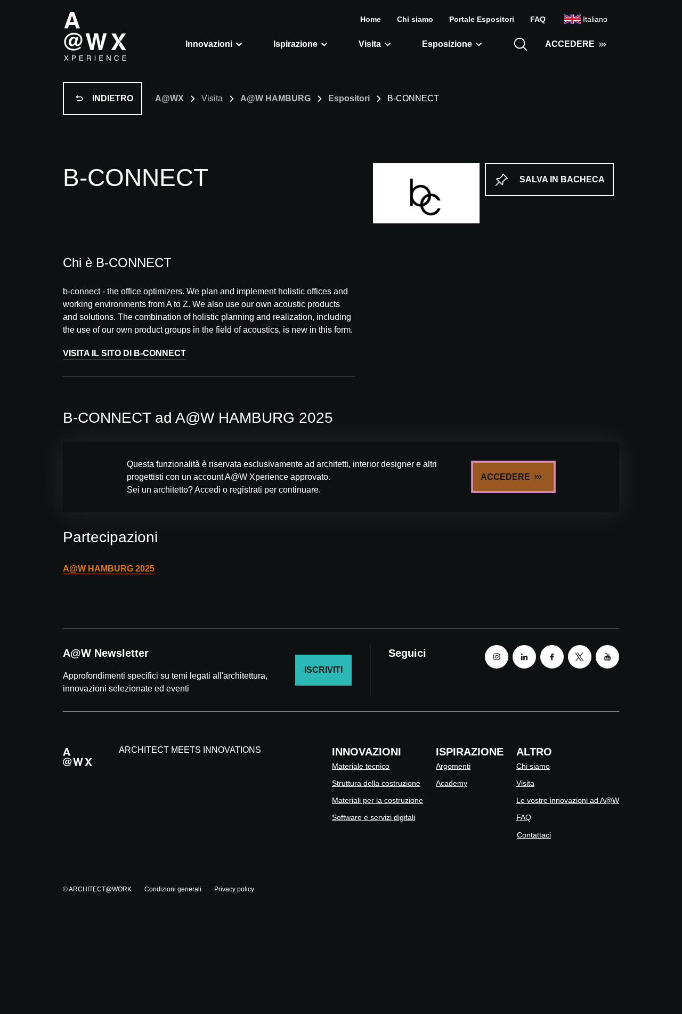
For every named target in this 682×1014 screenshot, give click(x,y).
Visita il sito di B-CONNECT (124, 353)
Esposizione (447, 44)
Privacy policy (234, 889)
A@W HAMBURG (275, 98)
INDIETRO (112, 98)
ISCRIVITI (323, 669)
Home (370, 19)
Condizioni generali (172, 889)
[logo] (95, 36)
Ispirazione (295, 44)
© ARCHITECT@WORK (97, 889)
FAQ (538, 19)
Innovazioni (208, 44)
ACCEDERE (570, 44)
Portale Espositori (481, 19)
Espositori (349, 98)
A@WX (169, 98)
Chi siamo (415, 19)
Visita (370, 44)
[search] (521, 44)
